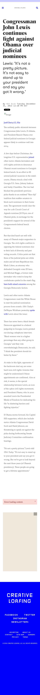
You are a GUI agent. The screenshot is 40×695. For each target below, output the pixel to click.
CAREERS (31, 635)
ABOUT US (26, 632)
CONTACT (9, 635)
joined (31, 157)
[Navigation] (2, 7)
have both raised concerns (15, 284)
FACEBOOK (11, 615)
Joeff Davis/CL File (12, 122)
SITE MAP (20, 635)
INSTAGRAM (20, 618)
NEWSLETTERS (20, 622)
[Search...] (37, 7)
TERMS (25, 637)
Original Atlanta (20, 7)
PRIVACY (15, 637)
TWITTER (29, 615)
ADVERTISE (14, 632)
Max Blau (11, 104)
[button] (35, 514)
